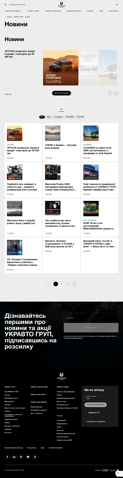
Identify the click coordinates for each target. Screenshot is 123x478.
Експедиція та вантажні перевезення (13, 415)
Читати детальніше (61, 93)
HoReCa (7, 411)
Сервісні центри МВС (64, 440)
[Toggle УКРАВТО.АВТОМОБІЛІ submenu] (48, 402)
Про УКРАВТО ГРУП (11, 391)
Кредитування (62, 423)
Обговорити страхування (96, 421)
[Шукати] (116, 4)
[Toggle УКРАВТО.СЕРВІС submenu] (70, 387)
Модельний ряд (36, 407)
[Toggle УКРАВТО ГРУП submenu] (16, 387)
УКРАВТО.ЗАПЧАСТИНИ (53, 11)
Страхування (61, 420)
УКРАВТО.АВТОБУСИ (74, 11)
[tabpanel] (61, 203)
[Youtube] (28, 457)
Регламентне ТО (63, 405)
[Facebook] (7, 457)
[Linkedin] (14, 457)
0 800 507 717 (93, 413)
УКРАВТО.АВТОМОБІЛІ (39, 402)
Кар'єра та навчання (12, 426)
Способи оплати (63, 437)
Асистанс (60, 430)
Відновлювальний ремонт (66, 398)
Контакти (8, 432)
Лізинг (59, 427)
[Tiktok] (35, 457)
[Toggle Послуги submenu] (64, 416)
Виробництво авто (11, 398)
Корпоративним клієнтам (17, 4)
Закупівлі (8, 429)
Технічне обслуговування (66, 391)
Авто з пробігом (36, 413)
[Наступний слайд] (116, 93)
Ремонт (59, 395)
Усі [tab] (62, 109)
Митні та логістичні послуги (15, 408)
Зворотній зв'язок (11, 419)
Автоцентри (114, 11)
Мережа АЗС (9, 401)
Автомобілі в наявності (39, 410)
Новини (7, 423)
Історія (7, 395)
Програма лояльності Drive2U (67, 408)
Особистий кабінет (56, 448)
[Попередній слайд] (110, 93)
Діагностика (61, 401)
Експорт (8, 405)
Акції (101, 11)
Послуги (90, 11)
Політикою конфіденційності (73, 338)
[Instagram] (21, 457)
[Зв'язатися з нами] (118, 473)
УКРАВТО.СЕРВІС (33, 11)
